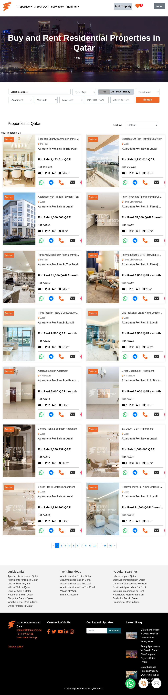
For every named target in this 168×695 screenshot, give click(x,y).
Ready (126, 91)
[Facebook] (48, 631)
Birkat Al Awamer (69, 594)
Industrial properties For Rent (128, 591)
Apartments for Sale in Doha (75, 579)
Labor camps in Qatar (124, 576)
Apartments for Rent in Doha (75, 576)
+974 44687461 (25, 633)
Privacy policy (15, 646)
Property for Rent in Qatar (126, 602)
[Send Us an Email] (74, 183)
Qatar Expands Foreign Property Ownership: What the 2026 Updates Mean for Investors (150, 675)
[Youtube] (60, 631)
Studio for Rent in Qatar (125, 598)
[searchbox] (39, 92)
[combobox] (40, 91)
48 (105, 545)
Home (77, 57)
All (104, 91)
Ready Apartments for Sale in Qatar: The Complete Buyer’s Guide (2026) (150, 654)
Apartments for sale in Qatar (23, 576)
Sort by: (117, 125)
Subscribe (114, 630)
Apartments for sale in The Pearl (77, 587)
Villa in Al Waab (68, 591)
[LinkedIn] (66, 631)
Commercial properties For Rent (130, 583)
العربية (159, 5)
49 (110, 545)
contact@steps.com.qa (29, 630)
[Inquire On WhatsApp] (42, 183)
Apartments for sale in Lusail (75, 583)
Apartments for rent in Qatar (23, 579)
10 (94, 545)
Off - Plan (116, 91)
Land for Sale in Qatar (19, 591)
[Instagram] (72, 631)
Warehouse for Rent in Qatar (23, 602)
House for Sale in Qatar (20, 594)
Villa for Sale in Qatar (19, 587)
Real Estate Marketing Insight (128, 594)
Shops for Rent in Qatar (20, 598)
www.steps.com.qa (27, 637)
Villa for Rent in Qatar (19, 583)
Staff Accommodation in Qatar (129, 579)
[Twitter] (54, 631)
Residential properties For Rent (129, 587)
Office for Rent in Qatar (20, 605)
